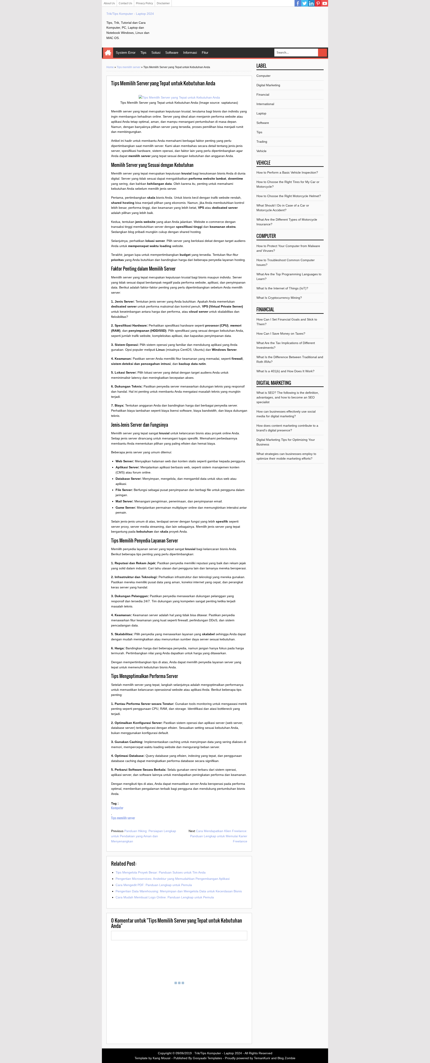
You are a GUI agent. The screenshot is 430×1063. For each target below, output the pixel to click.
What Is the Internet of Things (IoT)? (282, 288)
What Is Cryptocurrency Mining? (279, 297)
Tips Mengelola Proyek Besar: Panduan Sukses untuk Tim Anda (161, 872)
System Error (125, 52)
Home (108, 52)
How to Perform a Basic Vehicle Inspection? (287, 172)
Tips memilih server (128, 67)
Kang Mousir (162, 1058)
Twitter (304, 3)
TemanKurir (262, 1058)
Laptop (261, 113)
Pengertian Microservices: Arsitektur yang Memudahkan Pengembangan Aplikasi (173, 878)
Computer (263, 75)
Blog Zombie (286, 1058)
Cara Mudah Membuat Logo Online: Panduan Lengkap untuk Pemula (165, 897)
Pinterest (318, 3)
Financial (262, 94)
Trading (261, 141)
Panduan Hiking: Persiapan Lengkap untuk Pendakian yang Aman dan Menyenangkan (143, 836)
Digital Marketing (268, 85)
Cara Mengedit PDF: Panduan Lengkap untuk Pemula (154, 885)
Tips (143, 52)
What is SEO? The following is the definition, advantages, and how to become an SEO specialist (287, 397)
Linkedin (311, 3)
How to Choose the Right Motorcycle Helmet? (288, 196)
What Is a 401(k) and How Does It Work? (285, 371)
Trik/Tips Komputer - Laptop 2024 (130, 13)
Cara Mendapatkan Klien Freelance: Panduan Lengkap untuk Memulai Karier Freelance (218, 836)
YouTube (324, 3)
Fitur (205, 52)
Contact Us (125, 3)
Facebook (298, 3)
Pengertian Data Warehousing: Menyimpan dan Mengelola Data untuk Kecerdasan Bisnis (179, 891)
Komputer (117, 807)
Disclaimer (163, 3)
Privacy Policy (144, 3)
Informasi (190, 52)
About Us (109, 3)
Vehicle (261, 151)
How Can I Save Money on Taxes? (280, 333)
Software (171, 52)
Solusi (155, 52)
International (265, 104)
